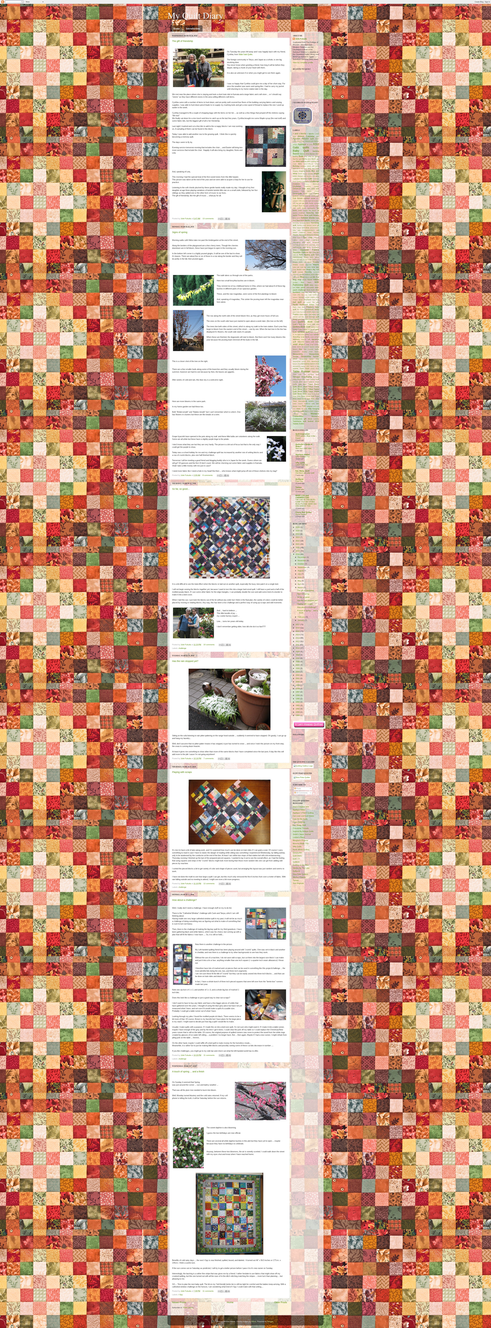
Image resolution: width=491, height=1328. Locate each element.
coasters (295, 191)
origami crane (314, 297)
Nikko (312, 285)
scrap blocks (305, 337)
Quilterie (296, 862)
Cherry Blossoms (311, 184)
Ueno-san (316, 406)
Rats (311, 332)
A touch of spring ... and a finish (188, 1071)
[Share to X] (224, 219)
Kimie (309, 262)
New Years (306, 282)
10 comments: (209, 645)
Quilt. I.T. (296, 859)
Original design (298, 299)
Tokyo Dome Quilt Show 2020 (308, 399)
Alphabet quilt (308, 139)
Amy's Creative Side (301, 807)
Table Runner (301, 371)
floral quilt (308, 215)
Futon (304, 225)
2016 (298, 628)
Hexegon (302, 235)
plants (309, 312)
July (299, 574)
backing (316, 151)
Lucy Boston (297, 270)
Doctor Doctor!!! (301, 514)
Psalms (296, 314)
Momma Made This (301, 843)
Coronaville (297, 193)
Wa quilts (304, 409)
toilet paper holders (306, 382)
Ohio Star (304, 292)
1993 (298, 705)
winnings (304, 414)
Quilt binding (312, 314)
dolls (306, 203)
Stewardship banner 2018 (310, 364)
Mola (302, 277)
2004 (298, 668)
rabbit (317, 329)
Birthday (296, 166)
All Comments (302, 793)
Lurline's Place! (299, 837)
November (302, 561)
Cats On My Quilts (300, 819)
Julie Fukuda (186, 219)
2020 (298, 547)
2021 (298, 544)
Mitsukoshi (296, 277)
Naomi (310, 280)
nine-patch (310, 287)
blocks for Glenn (301, 168)
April (300, 584)
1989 (298, 715)
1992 (298, 709)
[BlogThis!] (221, 219)
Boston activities (308, 173)
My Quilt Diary (195, 15)
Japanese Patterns (300, 252)
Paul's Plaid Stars (299, 307)
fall (318, 208)
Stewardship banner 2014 (309, 359)
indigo (307, 240)
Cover (305, 193)
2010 (298, 648)
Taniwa (298, 487)
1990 (298, 712)
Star (300, 349)
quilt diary (301, 317)
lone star (315, 267)
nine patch (300, 287)
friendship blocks (305, 223)
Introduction (193, 28)
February (302, 617)
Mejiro (317, 274)
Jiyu (310, 252)
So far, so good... (180, 489)
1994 (298, 702)
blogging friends (305, 171)
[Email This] (219, 219)
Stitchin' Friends (299, 877)
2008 (298, 655)
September (302, 567)
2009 (298, 652)
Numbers (296, 292)
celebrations (305, 181)
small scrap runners (312, 344)
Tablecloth (315, 372)
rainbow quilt (303, 332)
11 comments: (209, 1055)
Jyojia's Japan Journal (302, 834)
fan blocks (312, 210)
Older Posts (280, 1302)
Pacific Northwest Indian (303, 305)
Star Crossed (308, 349)
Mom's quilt (308, 277)
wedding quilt (298, 411)
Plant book (303, 312)
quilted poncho (309, 319)
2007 (298, 658)
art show (310, 144)
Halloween (302, 232)
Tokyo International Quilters (303, 401)
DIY (294, 203)
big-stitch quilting (310, 161)
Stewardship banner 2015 (301, 361)
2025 (298, 531)
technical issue (313, 374)
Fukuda (299, 225)
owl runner (307, 302)
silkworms (300, 342)
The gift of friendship (182, 41)
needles (295, 282)
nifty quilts (300, 463)
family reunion (303, 210)
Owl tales (315, 302)
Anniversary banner (312, 141)
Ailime (253, 1321)
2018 (298, 554)
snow (294, 347)
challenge (182, 648)
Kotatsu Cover (298, 265)
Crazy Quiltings (299, 822)
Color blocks (306, 191)
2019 (298, 551)
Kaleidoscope (297, 257)
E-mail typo (299, 489)
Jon (317, 252)
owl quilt (297, 302)
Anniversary (301, 141)
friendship (296, 223)
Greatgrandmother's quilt (310, 230)
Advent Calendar (306, 136)
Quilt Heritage (310, 317)
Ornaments (307, 300)
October (301, 564)
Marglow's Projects (300, 840)
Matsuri (301, 274)
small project (299, 344)
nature (316, 279)
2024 (298, 534)
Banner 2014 (304, 154)
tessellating (307, 377)
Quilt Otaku (297, 856)
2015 (298, 631)
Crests (307, 196)
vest (294, 409)
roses (311, 334)
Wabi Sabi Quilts (245, 54)
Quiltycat (299, 479)
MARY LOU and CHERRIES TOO (302, 497)
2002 (298, 675)
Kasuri (306, 257)
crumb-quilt (315, 196)
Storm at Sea (314, 366)
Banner (296, 153)
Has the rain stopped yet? (185, 661)
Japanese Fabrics (309, 250)
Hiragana (310, 235)
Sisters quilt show (312, 342)
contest (316, 191)
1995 (298, 699)
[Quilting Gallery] (303, 766)
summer (295, 368)
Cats (310, 178)
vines (298, 409)
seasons (296, 339)
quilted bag (301, 319)
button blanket (298, 176)
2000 (298, 682)
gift (318, 225)
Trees (300, 406)
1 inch (317, 134)
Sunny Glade (304, 368)
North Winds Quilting (301, 850)
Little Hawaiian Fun (302, 457)
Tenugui (296, 377)
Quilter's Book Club (308, 322)
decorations (315, 201)
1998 (298, 689)
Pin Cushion (301, 309)
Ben (313, 156)
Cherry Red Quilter (303, 512)
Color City (299, 481)
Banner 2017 (314, 154)
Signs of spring (179, 232)
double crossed (314, 203)
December (302, 557)
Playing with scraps (182, 772)
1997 (298, 692)
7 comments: (209, 758)
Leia (294, 267)
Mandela (308, 272)
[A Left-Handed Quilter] (309, 728)
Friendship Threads (301, 828)
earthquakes (311, 208)
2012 (298, 641)
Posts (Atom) (188, 1308)
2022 (294, 136)
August (301, 571)
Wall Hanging (313, 409)
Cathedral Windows (300, 179)
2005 (298, 665)
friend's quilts (315, 220)
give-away (305, 228)
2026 (298, 527)
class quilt (315, 189)
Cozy (310, 193)
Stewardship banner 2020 (301, 366)
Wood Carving (313, 419)
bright (316, 173)
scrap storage (314, 337)
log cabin (307, 267)
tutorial (309, 406)
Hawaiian (316, 232)
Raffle (295, 332)
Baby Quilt (301, 150)
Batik (301, 156)
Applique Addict (302, 455)
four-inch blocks (303, 220)
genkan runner (311, 225)
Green (295, 232)
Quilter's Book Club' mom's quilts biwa (306, 324)
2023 (298, 537)
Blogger (270, 1321)
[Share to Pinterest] (229, 219)
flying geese (296, 218)
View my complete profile (303, 63)
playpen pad (315, 312)
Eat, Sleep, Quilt (302, 471)
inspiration (315, 240)
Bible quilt (300, 161)
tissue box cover (304, 379)
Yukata (295, 424)
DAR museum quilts (305, 201)
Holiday (316, 235)
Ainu (317, 136)
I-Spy (180, 1295)
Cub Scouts (298, 198)
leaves (316, 264)
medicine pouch (310, 274)
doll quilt (301, 203)
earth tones (301, 208)
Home (176, 28)
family (295, 210)
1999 (298, 685)
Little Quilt (300, 267)
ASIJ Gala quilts (306, 145)
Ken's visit (302, 262)
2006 (298, 662)
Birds (300, 164)
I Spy (304, 237)
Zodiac (301, 424)
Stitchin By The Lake (301, 868)
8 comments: (208, 475)
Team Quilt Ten (299, 374)
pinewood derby (312, 309)
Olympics (301, 297)
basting (295, 156)
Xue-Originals (298, 883)
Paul (317, 305)
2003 (298, 672)
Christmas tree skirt (301, 189)
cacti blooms (308, 176)
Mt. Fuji (316, 277)
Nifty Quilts (297, 847)
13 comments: (209, 219)
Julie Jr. (295, 255)
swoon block (314, 368)
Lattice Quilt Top (301, 465)
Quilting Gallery (298, 329)
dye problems (310, 206)
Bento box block (309, 159)
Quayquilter (297, 853)
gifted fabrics (297, 228)
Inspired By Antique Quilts (303, 831)
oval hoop (315, 299)
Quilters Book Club (301, 327)
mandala (300, 272)
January (301, 620)
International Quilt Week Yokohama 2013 (306, 245)
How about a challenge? (184, 900)
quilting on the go (308, 329)
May (300, 581)
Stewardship (298, 354)
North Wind (315, 290)
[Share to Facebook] (226, 219)
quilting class (315, 327)
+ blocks (310, 134)
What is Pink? (308, 411)
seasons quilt (305, 339)
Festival (301, 215)
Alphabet (296, 139)
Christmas (297, 186)
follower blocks (308, 218)
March (300, 588)
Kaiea (317, 255)
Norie (308, 290)
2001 (298, 678)
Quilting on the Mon (301, 865)
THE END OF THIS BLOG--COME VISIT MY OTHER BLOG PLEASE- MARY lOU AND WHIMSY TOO (305, 503)
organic (307, 297)
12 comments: (209, 884)
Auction (316, 148)
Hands (309, 232)
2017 (298, 625)
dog (297, 203)
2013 (298, 638)
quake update (303, 314)
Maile (304, 269)
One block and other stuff (304, 473)
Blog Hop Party (313, 169)
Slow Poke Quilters (300, 874)
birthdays (303, 166)
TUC (304, 406)
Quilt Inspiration (302, 434)
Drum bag (302, 206)
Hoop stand (296, 237)
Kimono (316, 262)
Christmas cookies (311, 186)
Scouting (296, 337)
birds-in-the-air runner (311, 164)
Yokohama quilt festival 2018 (306, 421)
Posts (298, 789)
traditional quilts (309, 403)
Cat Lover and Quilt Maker (303, 816)
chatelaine (296, 184)
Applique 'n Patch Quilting (303, 813)
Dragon (295, 206)
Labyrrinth (308, 265)
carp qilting (315, 176)
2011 (298, 645)
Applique (302, 144)
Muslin (304, 280)
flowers (316, 215)
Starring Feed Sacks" (310, 351)
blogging (295, 171)
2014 (298, 635)
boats (300, 174)
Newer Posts (179, 1302)
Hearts (295, 235)
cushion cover (309, 198)
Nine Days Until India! (303, 448)
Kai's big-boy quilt (306, 255)
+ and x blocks (299, 133)
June (300, 577)
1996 (298, 695)
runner (316, 334)
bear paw (307, 156)
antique (295, 144)
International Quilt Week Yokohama (306, 242)
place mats (296, 312)
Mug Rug (297, 280)
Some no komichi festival (305, 347)
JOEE (314, 252)
